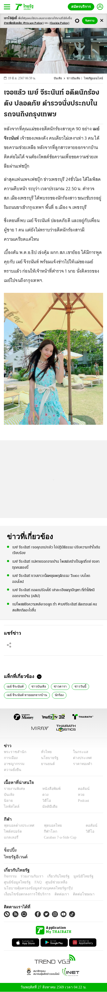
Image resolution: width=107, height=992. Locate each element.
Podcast (82, 801)
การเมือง (10, 758)
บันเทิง (61, 78)
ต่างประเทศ (80, 758)
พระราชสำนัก (13, 752)
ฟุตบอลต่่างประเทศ (17, 825)
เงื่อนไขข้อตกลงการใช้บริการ (24, 894)
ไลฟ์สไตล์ (10, 807)
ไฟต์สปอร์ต (12, 831)
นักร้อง (55, 694)
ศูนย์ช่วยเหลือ (51, 882)
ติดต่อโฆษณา (75, 894)
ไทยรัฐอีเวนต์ (14, 857)
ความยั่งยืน (12, 770)
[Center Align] (101, 21)
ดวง (44, 795)
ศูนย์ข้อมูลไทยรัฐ (16, 882)
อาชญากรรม (13, 764)
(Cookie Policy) (59, 23)
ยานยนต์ (46, 764)
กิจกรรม (10, 876)
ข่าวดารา (56, 686)
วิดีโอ (45, 801)
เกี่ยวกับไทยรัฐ (54, 876)
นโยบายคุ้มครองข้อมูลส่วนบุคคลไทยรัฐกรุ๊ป (34, 888)
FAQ (34, 882)
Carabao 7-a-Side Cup (58, 837)
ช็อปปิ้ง (9, 850)
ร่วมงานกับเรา (30, 876)
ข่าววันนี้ (75, 686)
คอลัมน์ (81, 789)
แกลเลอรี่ (10, 837)
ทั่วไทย (45, 752)
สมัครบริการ (82, 7)
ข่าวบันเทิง (76, 78)
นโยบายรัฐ (47, 758)
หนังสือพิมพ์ (49, 789)
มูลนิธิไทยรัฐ (77, 876)
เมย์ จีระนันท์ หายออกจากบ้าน (25, 694)
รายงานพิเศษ (13, 789)
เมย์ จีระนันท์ (14, 686)
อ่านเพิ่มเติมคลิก (24, 23)
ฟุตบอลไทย (48, 825)
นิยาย (8, 801)
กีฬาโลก (46, 831)
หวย (79, 795)
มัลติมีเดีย (48, 807)
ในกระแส (78, 752)
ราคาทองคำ (81, 764)
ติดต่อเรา (55, 894)
